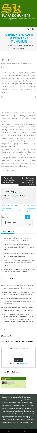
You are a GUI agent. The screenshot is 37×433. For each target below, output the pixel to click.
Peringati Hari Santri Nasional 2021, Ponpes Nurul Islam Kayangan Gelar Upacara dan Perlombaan (19, 301)
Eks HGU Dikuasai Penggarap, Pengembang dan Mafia (28, 181)
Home (5, 45)
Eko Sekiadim (8, 285)
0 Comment (27, 63)
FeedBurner (23, 364)
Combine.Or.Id (12, 431)
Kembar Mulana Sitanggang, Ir (13, 308)
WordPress (27, 431)
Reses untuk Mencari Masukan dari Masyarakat (9, 180)
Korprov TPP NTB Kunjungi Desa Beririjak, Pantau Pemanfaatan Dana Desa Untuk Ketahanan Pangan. (19, 262)
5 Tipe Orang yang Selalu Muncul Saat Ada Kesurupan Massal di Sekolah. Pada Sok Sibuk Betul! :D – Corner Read (18, 316)
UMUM (12, 45)
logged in (16, 195)
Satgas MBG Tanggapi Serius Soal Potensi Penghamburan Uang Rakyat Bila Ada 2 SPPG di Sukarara (19, 247)
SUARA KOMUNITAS (16, 15)
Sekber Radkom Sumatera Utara (11, 63)
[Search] (27, 217)
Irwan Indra (7, 292)
